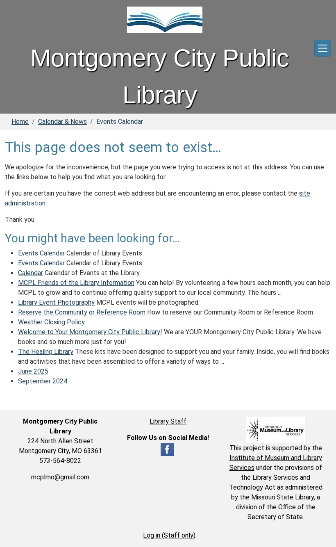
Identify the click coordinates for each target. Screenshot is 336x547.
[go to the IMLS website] (276, 430)
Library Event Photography (56, 302)
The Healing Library (45, 352)
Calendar (30, 273)
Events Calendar (41, 253)
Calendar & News (62, 121)
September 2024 (42, 381)
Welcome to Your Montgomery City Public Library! (90, 332)
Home (20, 121)
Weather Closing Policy (51, 322)
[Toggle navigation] (322, 48)
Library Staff (168, 421)
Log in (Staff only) (169, 535)
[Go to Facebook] (167, 449)
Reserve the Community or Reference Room (81, 312)
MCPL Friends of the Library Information (76, 283)
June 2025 (33, 371)
